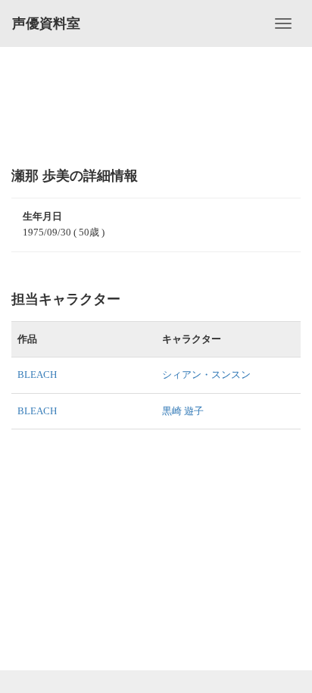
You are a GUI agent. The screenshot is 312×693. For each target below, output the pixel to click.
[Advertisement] (156, 106)
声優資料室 (46, 23)
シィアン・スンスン (206, 374)
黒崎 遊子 (183, 411)
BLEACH (37, 374)
